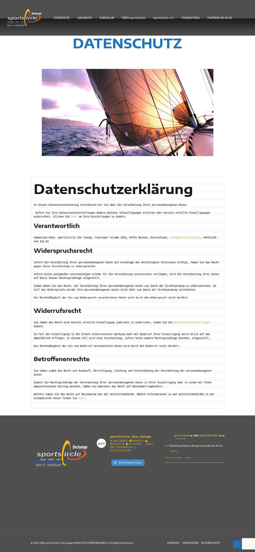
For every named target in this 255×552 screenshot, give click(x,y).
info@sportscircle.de (185, 237)
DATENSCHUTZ (210, 543)
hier (74, 216)
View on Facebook (173, 457)
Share (188, 457)
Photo (174, 451)
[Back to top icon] (237, 544)
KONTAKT (173, 543)
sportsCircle (181, 435)
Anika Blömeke (208, 435)
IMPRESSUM (190, 543)
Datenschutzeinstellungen (192, 322)
